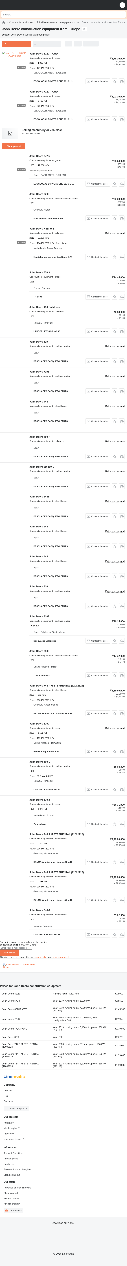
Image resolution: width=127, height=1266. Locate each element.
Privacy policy (11, 1158)
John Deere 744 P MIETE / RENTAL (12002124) (56, 685)
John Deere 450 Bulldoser (44, 307)
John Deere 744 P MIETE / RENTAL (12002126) (56, 834)
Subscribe (9, 952)
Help (6, 1096)
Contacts (8, 1101)
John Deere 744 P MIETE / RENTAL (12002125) (56, 872)
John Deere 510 (38, 341)
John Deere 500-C (39, 761)
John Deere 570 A (39, 272)
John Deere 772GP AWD (43, 91)
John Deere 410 (38, 586)
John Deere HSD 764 (41, 228)
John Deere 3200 (39, 194)
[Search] (122, 14)
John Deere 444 (38, 401)
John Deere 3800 (39, 651)
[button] (122, 5)
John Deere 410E (39, 616)
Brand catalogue (12, 1174)
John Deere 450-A (39, 437)
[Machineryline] (4, 22)
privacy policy (41, 957)
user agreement (61, 957)
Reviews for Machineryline (17, 1169)
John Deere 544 (38, 556)
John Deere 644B (39, 496)
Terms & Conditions (14, 1153)
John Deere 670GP (40, 723)
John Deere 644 (38, 526)
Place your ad (14, 146)
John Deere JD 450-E (41, 467)
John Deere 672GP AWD (43, 53)
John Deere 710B (39, 371)
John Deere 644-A (39, 910)
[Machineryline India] (21, 5)
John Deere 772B (39, 156)
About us (8, 1090)
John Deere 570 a (39, 799)
